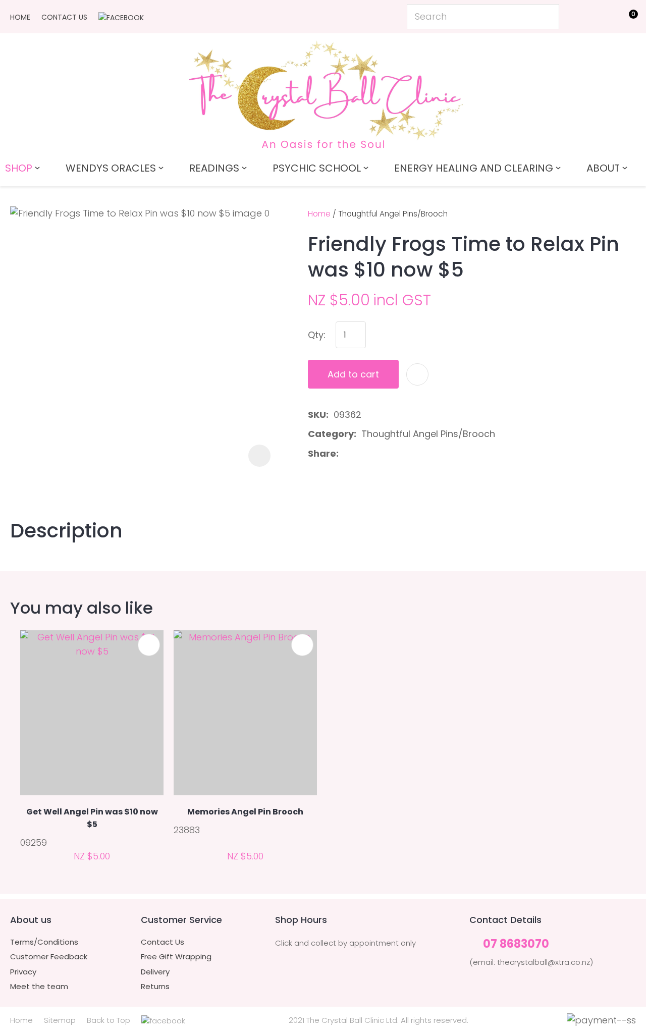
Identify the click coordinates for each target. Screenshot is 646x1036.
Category (331, 433)
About (603, 168)
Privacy (23, 972)
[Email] (376, 454)
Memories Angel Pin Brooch (245, 811)
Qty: (317, 335)
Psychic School (317, 168)
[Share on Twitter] (359, 453)
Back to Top (108, 1020)
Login (580, 16)
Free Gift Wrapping (176, 957)
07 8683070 (516, 944)
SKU (317, 414)
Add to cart (353, 374)
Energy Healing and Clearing (473, 168)
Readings (214, 168)
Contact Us (64, 17)
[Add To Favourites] (417, 374)
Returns (155, 987)
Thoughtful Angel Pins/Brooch (393, 213)
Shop (18, 168)
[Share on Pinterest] (392, 454)
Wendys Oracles (111, 168)
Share (322, 453)
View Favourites (603, 19)
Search (547, 16)
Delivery (155, 972)
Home (20, 17)
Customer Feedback (48, 957)
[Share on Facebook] (345, 454)
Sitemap (60, 1020)
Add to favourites (149, 645)
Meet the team (39, 987)
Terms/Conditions (44, 942)
